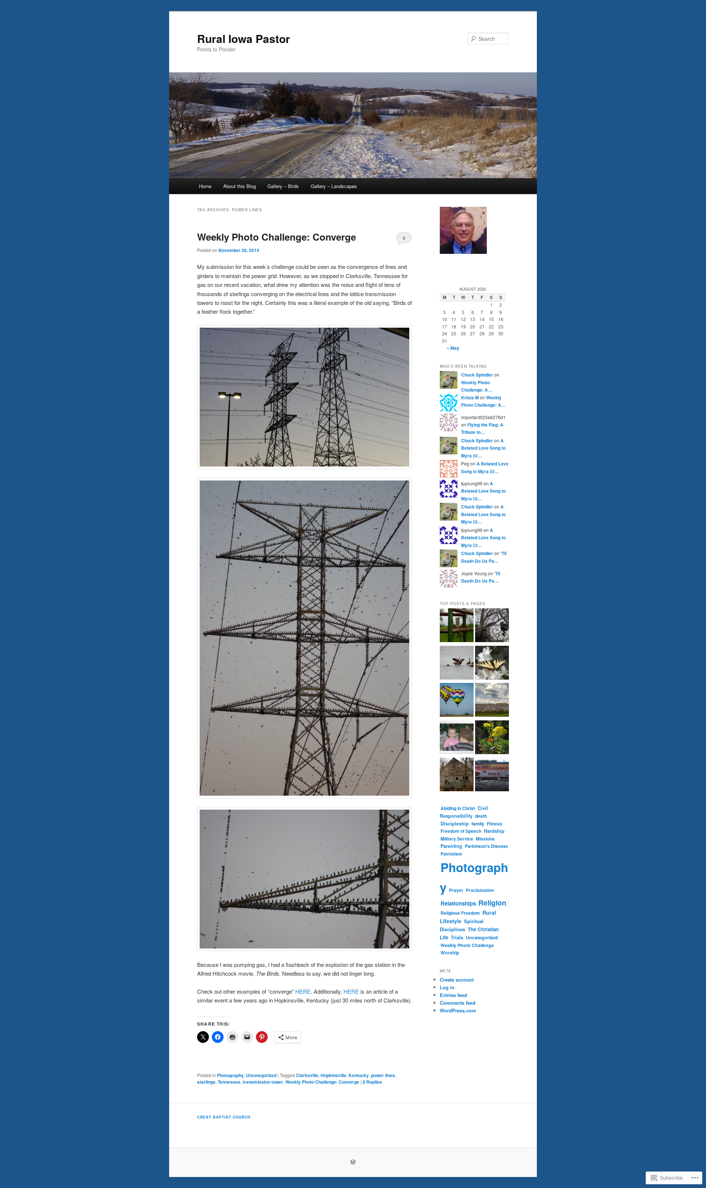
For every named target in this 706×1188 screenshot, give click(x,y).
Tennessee (229, 1082)
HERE (303, 991)
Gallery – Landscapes (334, 186)
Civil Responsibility (464, 812)
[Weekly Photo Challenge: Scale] (492, 775)
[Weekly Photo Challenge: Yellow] (492, 738)
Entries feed (453, 994)
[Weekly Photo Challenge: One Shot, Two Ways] (457, 626)
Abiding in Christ (458, 808)
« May (453, 348)
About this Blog (239, 186)
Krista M (470, 397)
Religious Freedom (460, 913)
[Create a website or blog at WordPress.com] (353, 1162)
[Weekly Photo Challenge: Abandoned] (457, 775)
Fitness (494, 823)
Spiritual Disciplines (462, 925)
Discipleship (455, 823)
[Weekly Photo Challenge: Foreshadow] (457, 738)
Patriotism (451, 853)
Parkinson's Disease (486, 846)
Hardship (494, 831)
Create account (457, 979)
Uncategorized (261, 1075)
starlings (206, 1082)
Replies (372, 1082)
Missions (485, 838)
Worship (450, 952)
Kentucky (359, 1075)
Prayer (456, 890)
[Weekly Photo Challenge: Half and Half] (492, 701)
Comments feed (457, 1002)
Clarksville (307, 1075)
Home (205, 186)
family (477, 823)
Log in (447, 987)
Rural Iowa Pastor (243, 38)
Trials (457, 937)
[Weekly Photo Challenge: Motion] (492, 626)
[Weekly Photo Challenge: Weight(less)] (457, 701)
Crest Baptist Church (223, 1117)
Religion (492, 902)
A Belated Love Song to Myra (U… (483, 448)
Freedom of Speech (461, 831)
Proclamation (480, 890)
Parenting (451, 846)
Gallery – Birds (283, 186)
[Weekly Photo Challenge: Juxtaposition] (457, 664)
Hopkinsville (333, 1075)
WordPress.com (458, 1010)
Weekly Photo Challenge (467, 945)
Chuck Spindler (477, 374)
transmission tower (263, 1082)
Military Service (457, 838)
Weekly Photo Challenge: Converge (276, 237)
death (481, 816)
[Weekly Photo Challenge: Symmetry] (492, 664)
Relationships (458, 903)
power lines (383, 1075)
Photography (230, 1075)
